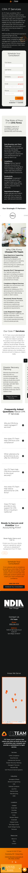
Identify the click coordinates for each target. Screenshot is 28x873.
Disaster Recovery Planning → (11, 397)
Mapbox (11, 723)
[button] (13, 699)
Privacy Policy (19, 854)
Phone (7, 90)
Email (6, 84)
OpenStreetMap (15, 721)
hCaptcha (12, 102)
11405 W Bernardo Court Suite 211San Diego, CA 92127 (14, 857)
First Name (8, 62)
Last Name (8, 69)
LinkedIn (15, 862)
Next (25, 360)
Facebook (12, 862)
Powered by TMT (9, 854)
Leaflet (5, 721)
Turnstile (20, 102)
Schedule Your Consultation (14, 587)
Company (8, 76)
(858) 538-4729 (14, 583)
